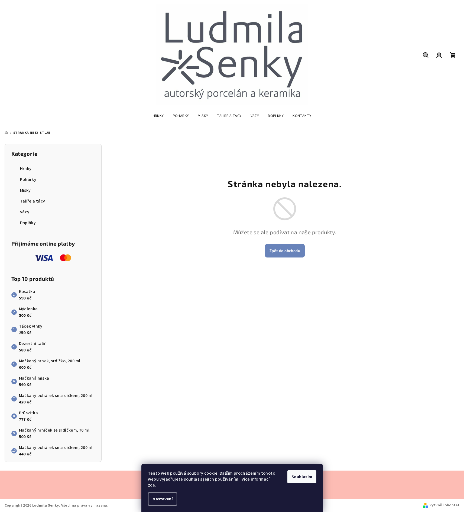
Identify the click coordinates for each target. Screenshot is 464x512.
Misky (25, 190)
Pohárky (28, 179)
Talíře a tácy (32, 201)
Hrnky (26, 169)
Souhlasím (301, 477)
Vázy (25, 212)
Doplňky (28, 223)
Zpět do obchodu (285, 250)
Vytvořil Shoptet (444, 505)
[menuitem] (158, 116)
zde (151, 485)
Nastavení (162, 499)
